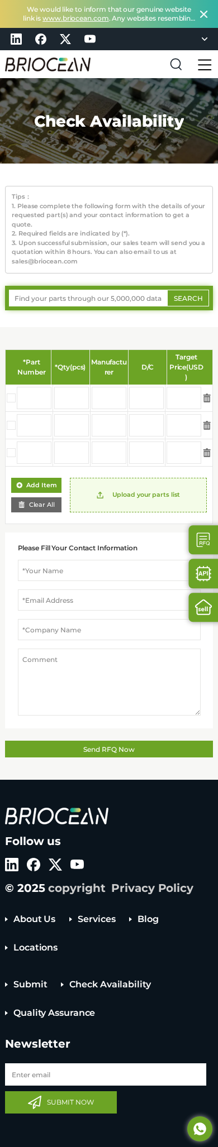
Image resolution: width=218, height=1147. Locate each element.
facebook (41, 39)
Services (96, 919)
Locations (35, 947)
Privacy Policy (152, 888)
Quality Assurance (54, 1012)
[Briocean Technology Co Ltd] (48, 64)
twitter (65, 39)
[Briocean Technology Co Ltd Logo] (56, 816)
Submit (30, 984)
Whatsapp (199, 1128)
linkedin (16, 39)
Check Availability (109, 984)
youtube (90, 39)
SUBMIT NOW (70, 1102)
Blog (148, 919)
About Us (34, 919)
